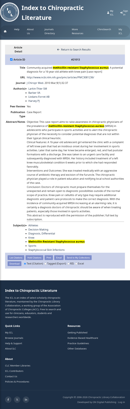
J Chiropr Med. (35, 83)
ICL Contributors (14, 370)
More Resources (77, 31)
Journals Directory (50, 31)
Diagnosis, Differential (41, 233)
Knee (31, 237)
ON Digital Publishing (104, 402)
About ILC (10, 348)
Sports (32, 245)
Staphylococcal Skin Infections (46, 250)
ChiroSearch (104, 29)
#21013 (75, 59)
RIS (71, 263)
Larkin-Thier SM (37, 88)
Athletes (33, 225)
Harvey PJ (34, 101)
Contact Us (11, 376)
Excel (80, 263)
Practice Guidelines (78, 343)
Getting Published (77, 332)
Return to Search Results (75, 49)
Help (16, 29)
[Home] (5, 31)
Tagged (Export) (56, 263)
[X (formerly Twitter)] (17, 399)
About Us (30, 31)
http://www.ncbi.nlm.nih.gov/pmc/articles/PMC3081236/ (60, 77)
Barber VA (34, 93)
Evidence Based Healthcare (83, 337)
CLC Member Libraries (17, 365)
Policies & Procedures (17, 381)
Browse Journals (14, 337)
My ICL (120, 31)
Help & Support (13, 343)
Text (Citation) (34, 263)
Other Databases (77, 348)
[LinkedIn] (26, 399)
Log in (121, 402)
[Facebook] (8, 399)
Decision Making (38, 229)
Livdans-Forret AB (38, 96)
